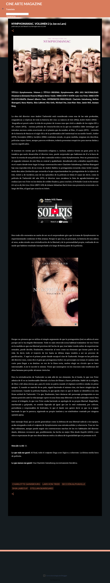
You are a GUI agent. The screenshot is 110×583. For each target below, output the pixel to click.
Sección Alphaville (73, 484)
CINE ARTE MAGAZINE (24, 4)
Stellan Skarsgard (41, 488)
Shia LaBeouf (20, 488)
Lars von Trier (51, 484)
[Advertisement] (23, 532)
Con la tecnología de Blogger (56, 576)
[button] (12, 30)
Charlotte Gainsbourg (26, 484)
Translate (23, 16)
